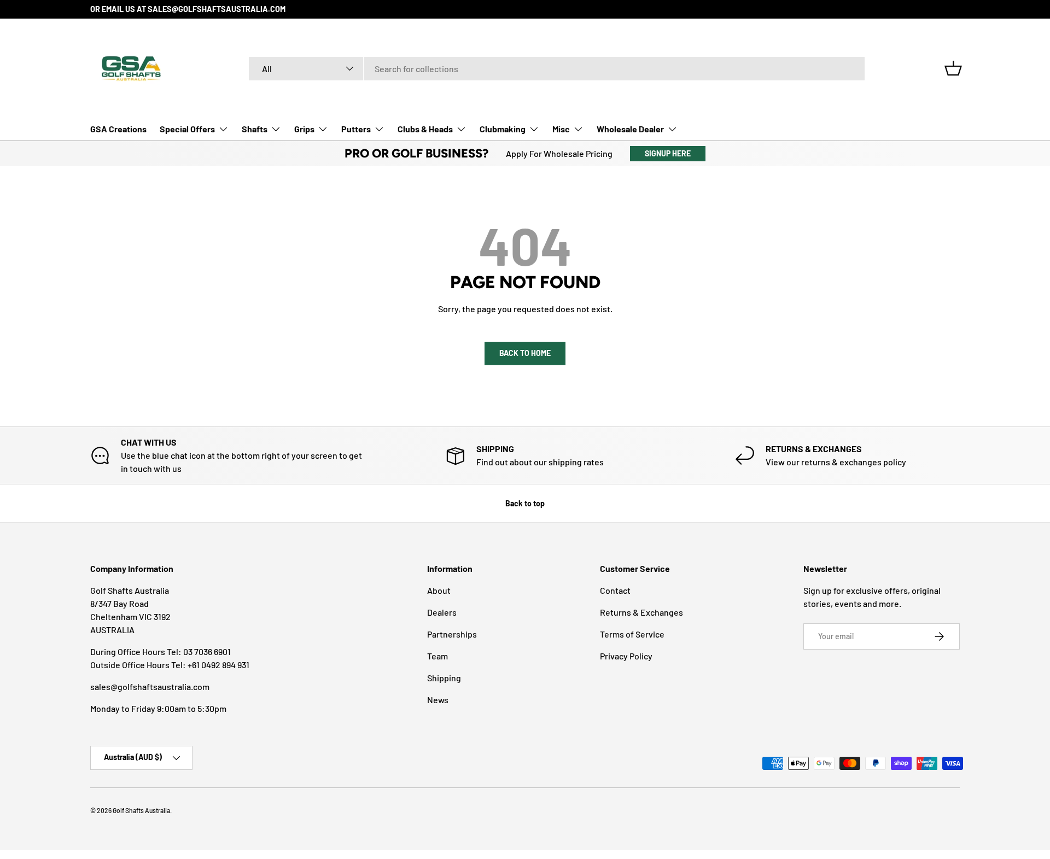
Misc (561, 129)
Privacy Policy (626, 656)
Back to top (525, 503)
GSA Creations (118, 129)
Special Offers (187, 129)
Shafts (254, 129)
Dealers (442, 612)
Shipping (444, 678)
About (439, 590)
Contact (615, 590)
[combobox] (557, 68)
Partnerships (452, 634)
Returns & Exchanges (641, 612)
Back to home (525, 353)
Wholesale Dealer (630, 129)
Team (437, 656)
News (437, 699)
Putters (356, 129)
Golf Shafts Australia (141, 810)
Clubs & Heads (425, 129)
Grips (304, 129)
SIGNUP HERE (668, 153)
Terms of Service (632, 634)
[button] (953, 68)
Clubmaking (503, 129)
